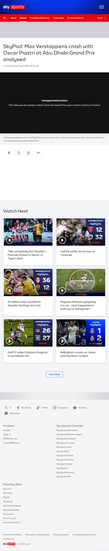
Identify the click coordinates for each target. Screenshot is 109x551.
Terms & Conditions (12, 535)
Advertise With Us (11, 522)
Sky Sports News (64, 464)
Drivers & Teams (75, 18)
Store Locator (9, 518)
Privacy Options (61, 535)
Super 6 (6, 434)
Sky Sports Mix (63, 476)
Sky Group (8, 501)
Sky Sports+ (62, 468)
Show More (54, 374)
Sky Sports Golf (63, 447)
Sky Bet (7, 430)
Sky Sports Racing (65, 472)
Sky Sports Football (65, 439)
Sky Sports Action (65, 460)
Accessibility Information (84, 535)
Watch (23, 18)
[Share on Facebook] (9, 153)
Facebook (26, 408)
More (100, 18)
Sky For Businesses (12, 506)
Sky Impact (8, 514)
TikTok (44, 408)
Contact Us (8, 539)
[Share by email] (38, 153)
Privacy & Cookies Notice (37, 535)
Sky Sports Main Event (67, 430)
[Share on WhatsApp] (28, 153)
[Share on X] (19, 153)
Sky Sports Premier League (69, 434)
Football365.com (11, 443)
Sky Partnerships (11, 510)
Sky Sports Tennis (64, 455)
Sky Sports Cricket (65, 443)
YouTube (82, 408)
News (13, 18)
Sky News (7, 493)
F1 (4, 18)
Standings (58, 18)
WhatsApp (15, 413)
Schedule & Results (40, 18)
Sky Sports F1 (62, 451)
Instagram (63, 408)
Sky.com (7, 489)
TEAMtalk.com (10, 439)
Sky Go (6, 497)
